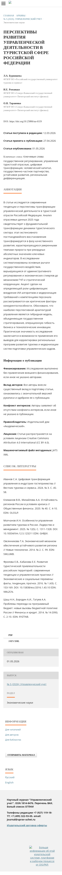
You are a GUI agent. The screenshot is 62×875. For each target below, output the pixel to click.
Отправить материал (21, 755)
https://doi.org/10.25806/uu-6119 (25, 121)
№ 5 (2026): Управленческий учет (22, 19)
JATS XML (13, 641)
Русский (9, 777)
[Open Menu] (3, 3)
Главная (8, 15)
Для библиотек (13, 739)
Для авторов (11, 734)
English (9, 782)
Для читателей (13, 729)
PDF (10, 635)
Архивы (20, 15)
